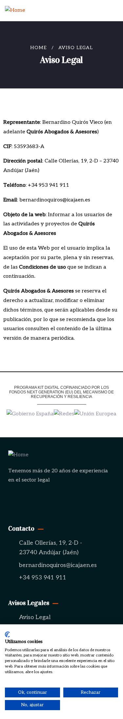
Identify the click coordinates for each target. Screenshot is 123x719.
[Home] (15, 10)
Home (38, 47)
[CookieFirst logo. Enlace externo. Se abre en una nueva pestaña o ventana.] (7, 634)
